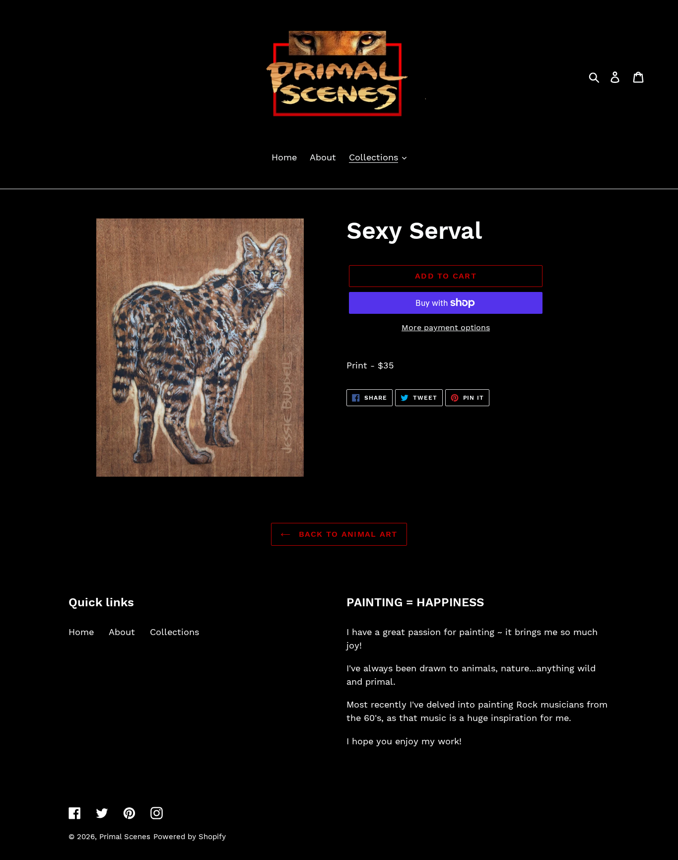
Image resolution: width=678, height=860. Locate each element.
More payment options (446, 327)
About (122, 632)
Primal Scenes (124, 836)
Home (81, 632)
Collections (174, 632)
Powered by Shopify (189, 836)
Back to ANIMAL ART (346, 534)
